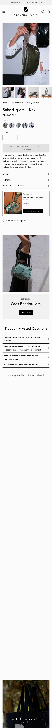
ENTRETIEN (7, 180)
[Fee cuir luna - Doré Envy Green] (13, 203)
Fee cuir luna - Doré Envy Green (33, 198)
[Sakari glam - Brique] (12, 125)
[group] (26, 2)
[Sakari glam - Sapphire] (31, 125)
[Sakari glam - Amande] (5, 125)
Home (5, 102)
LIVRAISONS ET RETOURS (13, 185)
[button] (42, 11)
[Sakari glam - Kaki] (8, 92)
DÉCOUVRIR (26, 312)
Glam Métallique (16, 102)
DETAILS (6, 174)
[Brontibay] (26, 11)
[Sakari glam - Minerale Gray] (25, 125)
